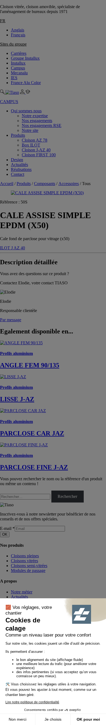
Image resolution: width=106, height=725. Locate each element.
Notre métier (21, 592)
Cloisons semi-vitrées (29, 565)
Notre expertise (35, 115)
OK (4, 534)
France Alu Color (26, 82)
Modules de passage (28, 570)
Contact (17, 174)
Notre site (30, 130)
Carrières (18, 53)
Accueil (6, 183)
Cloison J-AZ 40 (36, 150)
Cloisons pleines (25, 556)
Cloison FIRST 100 (39, 154)
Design (17, 159)
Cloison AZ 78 (34, 140)
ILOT (5, 248)
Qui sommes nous (26, 111)
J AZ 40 (18, 248)
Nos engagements (37, 120)
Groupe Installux (25, 58)
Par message (10, 319)
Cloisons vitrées (24, 560)
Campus (18, 68)
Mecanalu (19, 73)
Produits (18, 135)
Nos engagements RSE (41, 125)
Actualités (19, 164)
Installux (18, 63)
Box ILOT (31, 145)
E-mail (7, 528)
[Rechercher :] (25, 496)
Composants (44, 183)
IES (14, 77)
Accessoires (68, 183)
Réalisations (21, 169)
